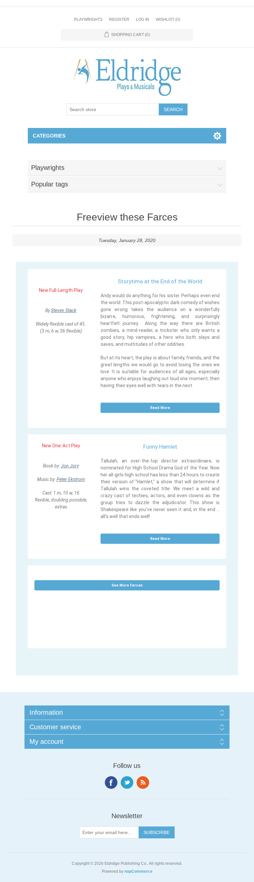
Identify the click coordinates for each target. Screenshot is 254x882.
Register (119, 19)
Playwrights (88, 19)
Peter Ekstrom (71, 479)
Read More (160, 408)
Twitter (127, 782)
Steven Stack (63, 310)
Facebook (111, 782)
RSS (143, 782)
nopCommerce (138, 871)
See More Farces (127, 585)
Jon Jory (70, 465)
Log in (142, 19)
